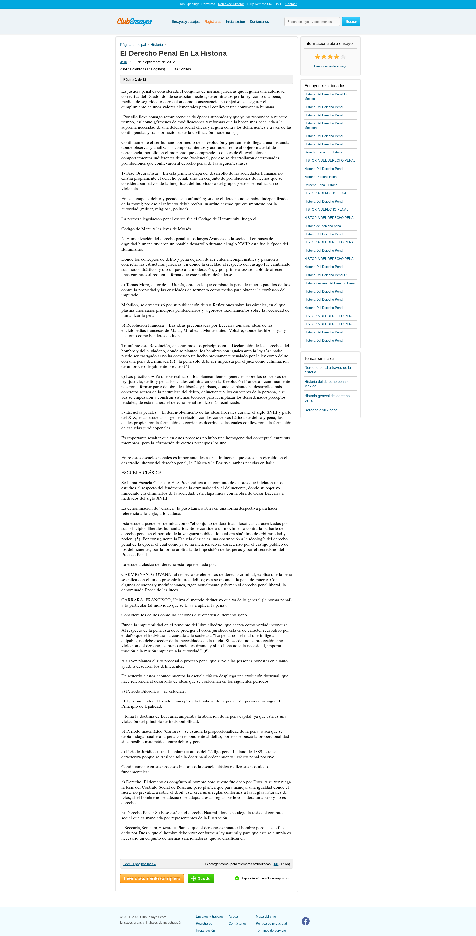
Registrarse (212, 21)
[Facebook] (306, 924)
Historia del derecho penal (323, 226)
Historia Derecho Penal (320, 177)
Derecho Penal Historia (320, 185)
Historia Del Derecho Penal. (324, 115)
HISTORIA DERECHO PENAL (326, 193)
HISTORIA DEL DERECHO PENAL (329, 160)
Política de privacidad (271, 923)
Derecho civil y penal (321, 410)
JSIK (123, 62)
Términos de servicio (271, 930)
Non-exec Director (231, 4)
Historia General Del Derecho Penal (329, 283)
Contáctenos (259, 21)
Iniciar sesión (235, 21)
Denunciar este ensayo (330, 66)
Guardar (204, 878)
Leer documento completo (152, 878)
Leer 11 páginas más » (139, 864)
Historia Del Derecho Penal (323, 107)
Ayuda (233, 916)
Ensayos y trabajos (185, 21)
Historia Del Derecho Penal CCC (327, 275)
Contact (291, 4)
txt (276, 863)
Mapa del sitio (266, 916)
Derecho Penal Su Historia (323, 152)
